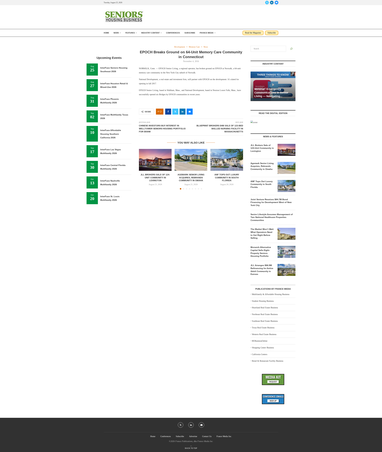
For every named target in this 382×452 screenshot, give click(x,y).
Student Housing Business (263, 301)
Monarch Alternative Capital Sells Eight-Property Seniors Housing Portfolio (261, 251)
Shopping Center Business (263, 348)
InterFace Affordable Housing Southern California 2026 (110, 134)
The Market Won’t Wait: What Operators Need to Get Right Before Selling (262, 233)
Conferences (173, 33)
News (116, 33)
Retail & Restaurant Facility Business (267, 361)
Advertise (193, 436)
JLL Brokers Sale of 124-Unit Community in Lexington (155, 178)
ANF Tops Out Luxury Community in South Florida (226, 178)
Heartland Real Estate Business (265, 308)
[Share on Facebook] (168, 112)
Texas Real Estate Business (263, 328)
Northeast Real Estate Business (265, 314)
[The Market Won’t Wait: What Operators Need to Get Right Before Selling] (286, 234)
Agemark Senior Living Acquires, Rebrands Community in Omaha (191, 178)
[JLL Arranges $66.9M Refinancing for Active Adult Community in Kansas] (286, 270)
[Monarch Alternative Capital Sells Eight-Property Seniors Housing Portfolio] (286, 252)
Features (130, 33)
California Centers (259, 354)
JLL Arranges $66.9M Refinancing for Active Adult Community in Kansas (262, 269)
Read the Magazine (253, 33)
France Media (207, 33)
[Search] (291, 49)
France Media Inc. (224, 436)
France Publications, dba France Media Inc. (194, 441)
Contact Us (206, 436)
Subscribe (189, 33)
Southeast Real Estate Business (265, 321)
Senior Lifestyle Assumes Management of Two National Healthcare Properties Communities (272, 217)
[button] (142, 169)
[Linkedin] (272, 2)
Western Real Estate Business (264, 334)
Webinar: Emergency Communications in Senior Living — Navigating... (271, 93)
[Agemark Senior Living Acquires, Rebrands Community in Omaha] (191, 160)
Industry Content (150, 33)
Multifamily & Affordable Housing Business (270, 294)
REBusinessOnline (259, 341)
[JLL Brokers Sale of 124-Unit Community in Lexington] (155, 160)
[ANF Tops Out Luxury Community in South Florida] (226, 160)
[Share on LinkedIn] (182, 112)
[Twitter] (267, 2)
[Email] (276, 2)
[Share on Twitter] (175, 112)
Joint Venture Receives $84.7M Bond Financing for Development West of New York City (271, 202)
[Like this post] (161, 112)
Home (106, 33)
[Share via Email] (190, 112)
